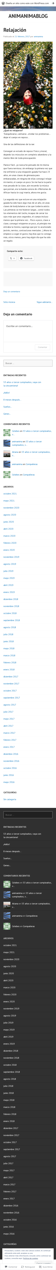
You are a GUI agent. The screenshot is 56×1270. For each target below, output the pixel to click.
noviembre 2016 (11, 761)
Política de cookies (30, 1258)
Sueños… (7, 406)
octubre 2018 (10, 613)
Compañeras (32, 464)
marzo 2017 (9, 732)
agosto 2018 (9, 627)
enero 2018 (9, 669)
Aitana (15, 451)
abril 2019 (8, 585)
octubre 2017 (10, 690)
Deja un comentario (11, 291)
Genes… (7, 413)
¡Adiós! (6, 392)
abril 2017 (8, 725)
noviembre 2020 (11, 507)
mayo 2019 (9, 578)
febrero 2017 (9, 739)
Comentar (42, 347)
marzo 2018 (9, 655)
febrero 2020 (9, 542)
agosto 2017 (9, 704)
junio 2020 (8, 521)
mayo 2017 (9, 718)
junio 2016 (8, 775)
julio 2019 (8, 571)
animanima (38, 36)
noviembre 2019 (11, 556)
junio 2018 (8, 641)
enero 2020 (9, 549)
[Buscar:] (28, 363)
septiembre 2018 (11, 620)
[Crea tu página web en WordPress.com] (28, 3)
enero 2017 (9, 746)
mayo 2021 (9, 500)
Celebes (16, 431)
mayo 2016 (9, 782)
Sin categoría (9, 799)
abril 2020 (8, 528)
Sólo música (9, 302)
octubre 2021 (10, 493)
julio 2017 (8, 711)
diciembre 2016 (10, 753)
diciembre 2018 (10, 599)
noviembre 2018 (11, 606)
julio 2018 (8, 634)
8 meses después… (12, 399)
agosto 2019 (9, 563)
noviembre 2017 (11, 683)
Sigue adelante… (45, 302)
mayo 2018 (9, 648)
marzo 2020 (9, 535)
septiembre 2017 (11, 697)
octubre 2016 (10, 768)
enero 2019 (9, 592)
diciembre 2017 (10, 676)
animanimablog (28, 15)
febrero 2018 (9, 662)
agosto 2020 (9, 514)
